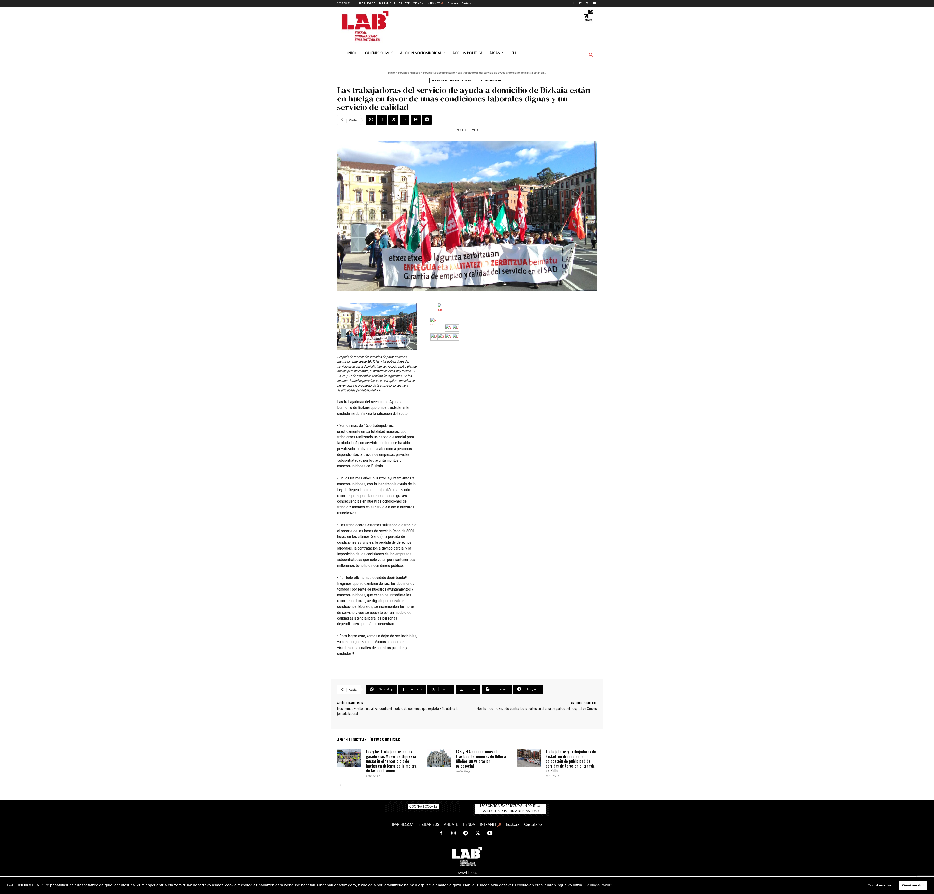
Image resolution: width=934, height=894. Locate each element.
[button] (591, 55)
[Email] (404, 120)
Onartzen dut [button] (913, 885)
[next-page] (348, 785)
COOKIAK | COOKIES (423, 806)
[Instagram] (581, 3)
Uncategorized (490, 80)
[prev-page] (340, 785)
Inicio (391, 73)
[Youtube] (594, 3)
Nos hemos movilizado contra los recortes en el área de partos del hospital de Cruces (537, 708)
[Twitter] (587, 3)
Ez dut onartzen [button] (881, 885)
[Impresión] (416, 120)
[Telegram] (427, 120)
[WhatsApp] (371, 120)
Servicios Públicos (409, 73)
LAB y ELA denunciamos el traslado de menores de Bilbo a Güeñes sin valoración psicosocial (481, 759)
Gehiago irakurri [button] (598, 885)
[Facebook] (574, 3)
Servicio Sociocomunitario (439, 73)
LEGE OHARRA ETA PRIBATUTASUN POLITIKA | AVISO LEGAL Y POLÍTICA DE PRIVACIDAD (510, 808)
